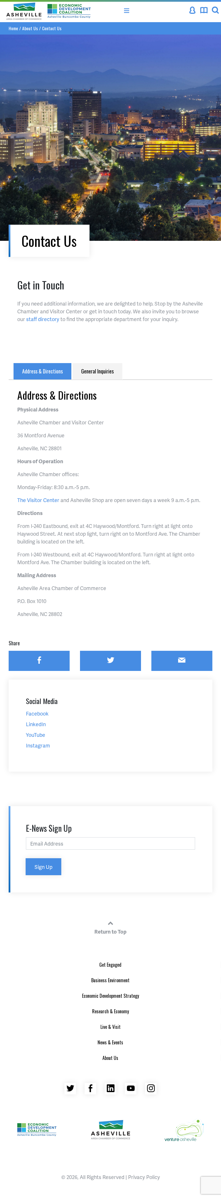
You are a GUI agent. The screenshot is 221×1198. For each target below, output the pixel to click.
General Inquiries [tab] (97, 371)
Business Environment (110, 980)
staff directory (42, 319)
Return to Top (110, 931)
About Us (30, 28)
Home (13, 28)
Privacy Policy (144, 1176)
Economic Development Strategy (110, 995)
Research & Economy (110, 1011)
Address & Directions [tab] (42, 371)
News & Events (110, 1042)
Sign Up (43, 866)
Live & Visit (110, 1026)
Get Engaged (110, 964)
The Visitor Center (38, 499)
